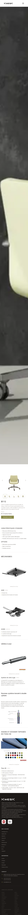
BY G (3, 849)
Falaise (16, 906)
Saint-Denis (17, 909)
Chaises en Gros (5, 867)
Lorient (3, 895)
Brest (16, 892)
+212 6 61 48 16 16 (7, 879)
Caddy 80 (3, 851)
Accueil (3, 858)
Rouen (3, 900)
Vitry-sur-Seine (5, 914)
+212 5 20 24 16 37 (7, 878)
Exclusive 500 (4, 842)
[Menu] (23, 3)
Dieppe (16, 901)
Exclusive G (4, 844)
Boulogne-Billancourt (6, 909)
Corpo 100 (4, 838)
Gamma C (3, 836)
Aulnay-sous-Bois (18, 914)
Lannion (16, 898)
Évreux (16, 903)
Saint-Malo (17, 895)
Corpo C (3, 840)
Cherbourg (4, 903)
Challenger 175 (4, 831)
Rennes (3, 892)
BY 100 (3, 846)
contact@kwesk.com (7, 882)
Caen (16, 900)
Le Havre (3, 901)
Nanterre (4, 912)
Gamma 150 (4, 833)
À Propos (3, 860)
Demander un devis (7, 517)
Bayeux (3, 906)
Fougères (4, 898)
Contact (3, 862)
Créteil (16, 912)
